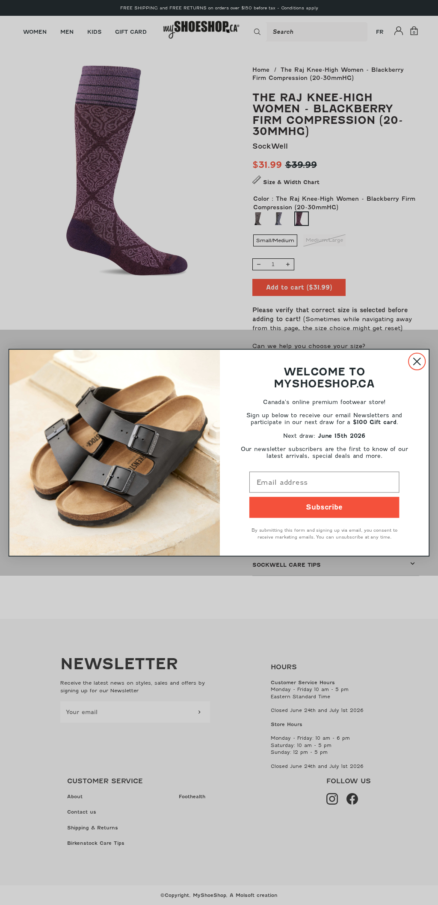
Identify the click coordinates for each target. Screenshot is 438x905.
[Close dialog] (416, 361)
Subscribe (324, 507)
